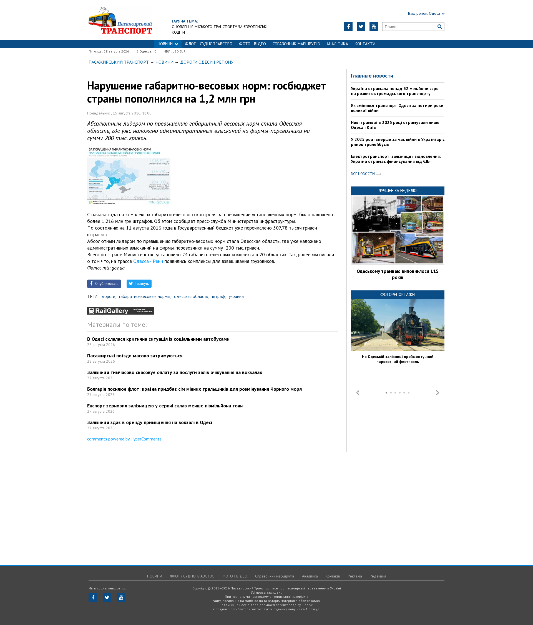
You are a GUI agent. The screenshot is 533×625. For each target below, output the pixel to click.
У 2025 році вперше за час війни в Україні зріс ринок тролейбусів (397, 141)
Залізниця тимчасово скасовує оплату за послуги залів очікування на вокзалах (174, 372)
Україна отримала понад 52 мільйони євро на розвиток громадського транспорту (395, 91)
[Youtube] (373, 26)
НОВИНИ (165, 43)
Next (437, 392)
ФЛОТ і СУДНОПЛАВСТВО (208, 43)
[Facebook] (348, 26)
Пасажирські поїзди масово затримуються (134, 355)
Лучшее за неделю (397, 190)
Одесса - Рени (148, 261)
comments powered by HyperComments (124, 439)
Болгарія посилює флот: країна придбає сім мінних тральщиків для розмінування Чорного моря (194, 389)
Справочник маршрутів (296, 43)
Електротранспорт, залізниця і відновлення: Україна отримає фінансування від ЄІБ (396, 158)
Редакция (378, 576)
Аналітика (337, 43)
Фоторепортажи (397, 294)
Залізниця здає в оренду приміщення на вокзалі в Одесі (149, 422)
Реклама (355, 576)
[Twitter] (361, 26)
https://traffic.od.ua (120, 20)
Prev (357, 392)
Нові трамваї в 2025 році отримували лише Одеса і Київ (395, 124)
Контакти (365, 43)
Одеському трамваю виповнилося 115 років (398, 274)
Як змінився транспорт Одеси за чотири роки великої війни (397, 108)
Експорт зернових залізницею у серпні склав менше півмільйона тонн (165, 405)
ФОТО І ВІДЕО (252, 43)
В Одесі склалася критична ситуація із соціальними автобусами (158, 339)
